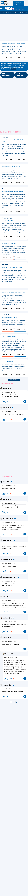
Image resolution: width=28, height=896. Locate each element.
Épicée (16, 12)
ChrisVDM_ (6, 519)
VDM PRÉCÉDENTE (6, 75)
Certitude (5, 137)
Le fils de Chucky (7, 315)
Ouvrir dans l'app (17, 3)
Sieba (4, 482)
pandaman (6, 540)
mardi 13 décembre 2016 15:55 (9, 411)
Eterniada (6, 559)
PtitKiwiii (5, 685)
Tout (2, 12)
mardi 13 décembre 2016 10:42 (9, 544)
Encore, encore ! (14, 379)
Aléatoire (9, 12)
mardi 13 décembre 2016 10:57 (9, 622)
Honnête (5, 265)
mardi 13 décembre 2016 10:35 (9, 485)
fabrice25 (5, 618)
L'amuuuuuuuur (7, 189)
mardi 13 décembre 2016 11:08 (11, 657)
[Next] (17, 702)
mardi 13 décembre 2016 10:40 (9, 522)
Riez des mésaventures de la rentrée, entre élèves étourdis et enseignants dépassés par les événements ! (13, 66)
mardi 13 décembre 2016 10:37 (9, 392)
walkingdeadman (8, 577)
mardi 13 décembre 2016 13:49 (9, 689)
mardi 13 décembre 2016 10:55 (9, 581)
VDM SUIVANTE (20, 75)
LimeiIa (5, 407)
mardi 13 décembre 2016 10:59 (9, 641)
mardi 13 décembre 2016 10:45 (9, 563)
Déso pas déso (7, 218)
